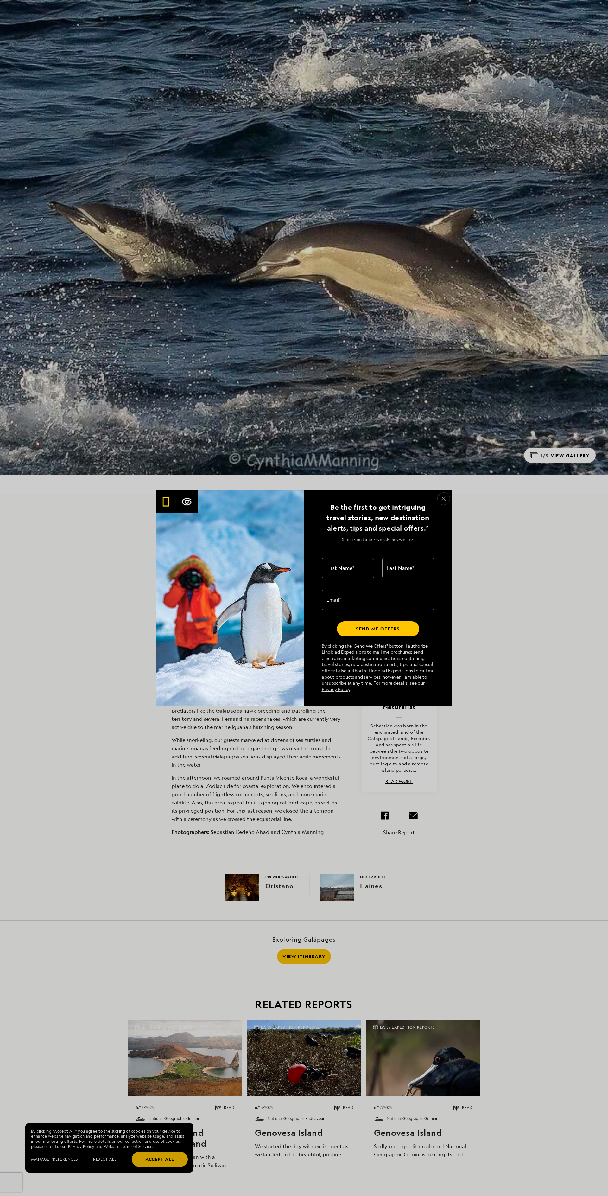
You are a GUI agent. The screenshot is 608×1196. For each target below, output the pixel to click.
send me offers (378, 629)
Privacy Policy (336, 689)
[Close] (443, 498)
